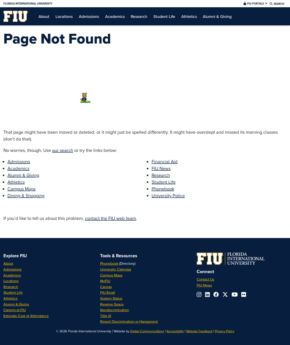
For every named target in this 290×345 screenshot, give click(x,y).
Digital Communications (147, 331)
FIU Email (107, 292)
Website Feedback (199, 331)
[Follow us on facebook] (216, 294)
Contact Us (205, 279)
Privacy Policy (224, 331)
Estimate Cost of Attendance (26, 315)
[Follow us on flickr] (243, 294)
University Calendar (115, 269)
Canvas (106, 286)
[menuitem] (15, 16)
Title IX (105, 315)
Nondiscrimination (114, 309)
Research (161, 175)
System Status (111, 298)
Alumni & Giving (23, 175)
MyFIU (105, 280)
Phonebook (163, 188)
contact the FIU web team (110, 218)
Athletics (16, 182)
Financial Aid (165, 161)
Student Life (164, 182)
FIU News (161, 168)
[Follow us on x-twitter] (225, 294)
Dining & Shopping (25, 195)
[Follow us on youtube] (234, 294)
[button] (254, 3)
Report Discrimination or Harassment (129, 321)
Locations (11, 280)
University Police (168, 195)
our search (62, 150)
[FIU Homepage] (15, 16)
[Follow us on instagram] (199, 294)
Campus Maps (21, 188)
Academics (18, 168)
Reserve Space (112, 304)
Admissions (18, 161)
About (8, 263)
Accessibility (175, 331)
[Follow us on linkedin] (207, 294)
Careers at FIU (14, 309)
